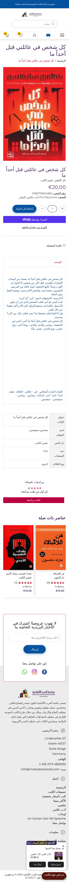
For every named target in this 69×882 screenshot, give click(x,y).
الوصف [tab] (58, 262)
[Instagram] (34, 671)
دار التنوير (59, 577)
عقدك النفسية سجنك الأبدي (19, 573)
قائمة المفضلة (54, 245)
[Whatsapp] (24, 671)
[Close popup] (63, 845)
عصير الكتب (25, 577)
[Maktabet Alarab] (34, 14)
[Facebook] (44, 671)
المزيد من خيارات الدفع (34, 227)
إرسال (34, 649)
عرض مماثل (56, 864)
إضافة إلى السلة (24, 208)
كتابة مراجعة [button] (33, 500)
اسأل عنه (37, 864)
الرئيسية (61, 60)
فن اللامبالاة (58, 573)
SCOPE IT (30, 877)
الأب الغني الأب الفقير (40, 854)
